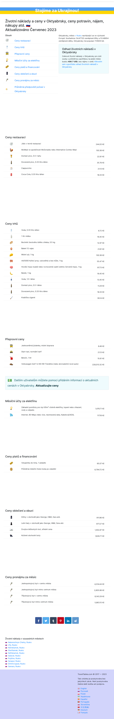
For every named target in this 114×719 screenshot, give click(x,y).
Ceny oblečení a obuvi (26, 73)
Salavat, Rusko (14, 656)
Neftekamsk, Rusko (16, 653)
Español (83, 699)
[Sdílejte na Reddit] (75, 620)
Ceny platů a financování (27, 67)
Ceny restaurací (23, 40)
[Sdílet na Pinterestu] (60, 620)
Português (84, 702)
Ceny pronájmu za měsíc (27, 80)
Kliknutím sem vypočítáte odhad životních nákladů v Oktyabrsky (82, 64)
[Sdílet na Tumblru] (53, 620)
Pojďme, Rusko (14, 658)
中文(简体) (84, 707)
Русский (84, 691)
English (83, 688)
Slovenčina (85, 704)
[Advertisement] (57, 116)
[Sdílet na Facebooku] (38, 620)
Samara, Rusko (14, 666)
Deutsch (84, 710)
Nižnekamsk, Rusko (16, 648)
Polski (83, 694)
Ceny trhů (19, 47)
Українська (85, 696)
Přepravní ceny (22, 54)
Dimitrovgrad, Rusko (16, 664)
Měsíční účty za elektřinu (27, 60)
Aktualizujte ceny (47, 385)
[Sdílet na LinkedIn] (68, 620)
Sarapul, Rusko (14, 661)
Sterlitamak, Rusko (16, 650)
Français (84, 712)
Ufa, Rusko (12, 645)
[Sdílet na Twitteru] (46, 620)
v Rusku (78, 35)
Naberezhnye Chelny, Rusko (20, 642)
